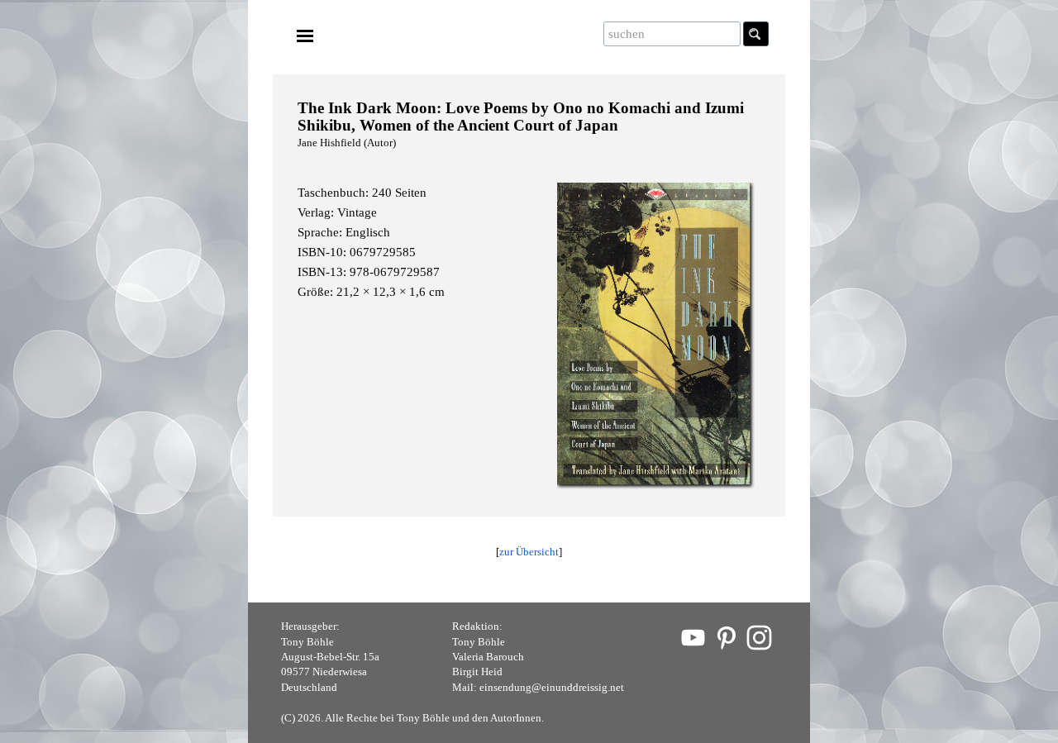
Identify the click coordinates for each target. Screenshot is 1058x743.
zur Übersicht (529, 551)
